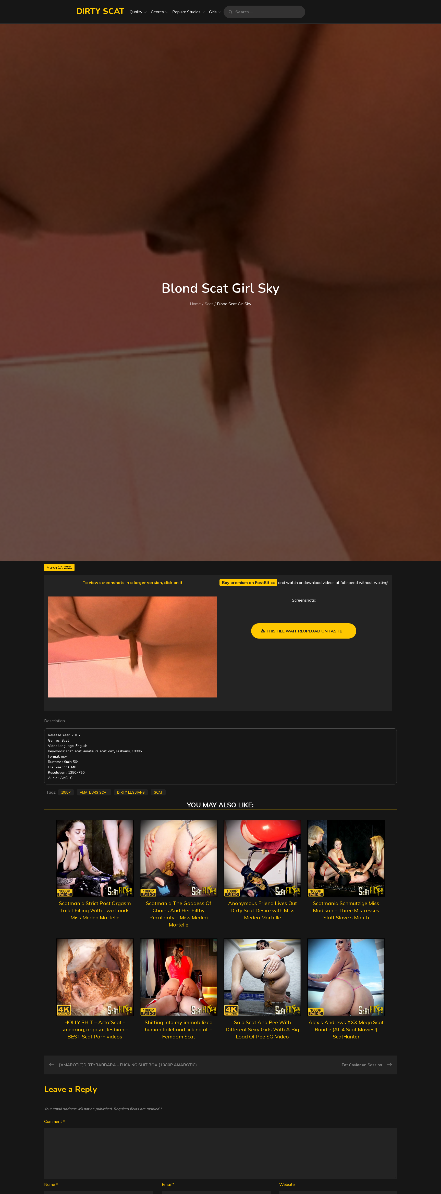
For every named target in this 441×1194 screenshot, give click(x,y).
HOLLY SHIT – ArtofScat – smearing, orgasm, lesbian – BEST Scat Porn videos (95, 1029)
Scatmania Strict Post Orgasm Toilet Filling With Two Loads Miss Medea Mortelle (95, 910)
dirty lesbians (131, 792)
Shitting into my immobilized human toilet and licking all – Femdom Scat (179, 1029)
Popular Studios (186, 11)
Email (168, 1184)
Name (51, 1184)
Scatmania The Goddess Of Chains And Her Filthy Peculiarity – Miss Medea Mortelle (178, 914)
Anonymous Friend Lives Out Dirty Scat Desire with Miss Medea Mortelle (262, 910)
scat (158, 792)
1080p (66, 792)
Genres (157, 11)
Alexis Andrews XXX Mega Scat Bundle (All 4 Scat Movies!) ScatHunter (346, 1029)
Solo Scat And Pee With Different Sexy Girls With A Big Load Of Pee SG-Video (262, 1029)
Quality (136, 11)
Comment (54, 1121)
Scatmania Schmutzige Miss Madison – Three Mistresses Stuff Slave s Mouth (346, 910)
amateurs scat (94, 792)
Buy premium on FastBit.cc (248, 582)
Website (287, 1184)
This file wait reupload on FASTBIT (306, 630)
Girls (213, 11)
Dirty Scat (100, 11)
